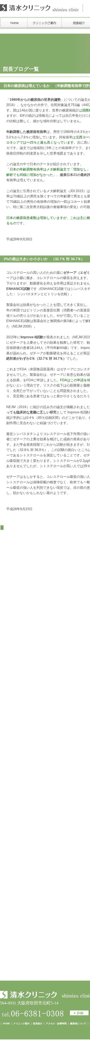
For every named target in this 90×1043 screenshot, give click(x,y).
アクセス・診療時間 (56, 1023)
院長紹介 (37, 1023)
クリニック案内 (21, 1023)
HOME (6, 1023)
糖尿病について (78, 1023)
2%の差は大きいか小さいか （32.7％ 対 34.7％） (44, 259)
